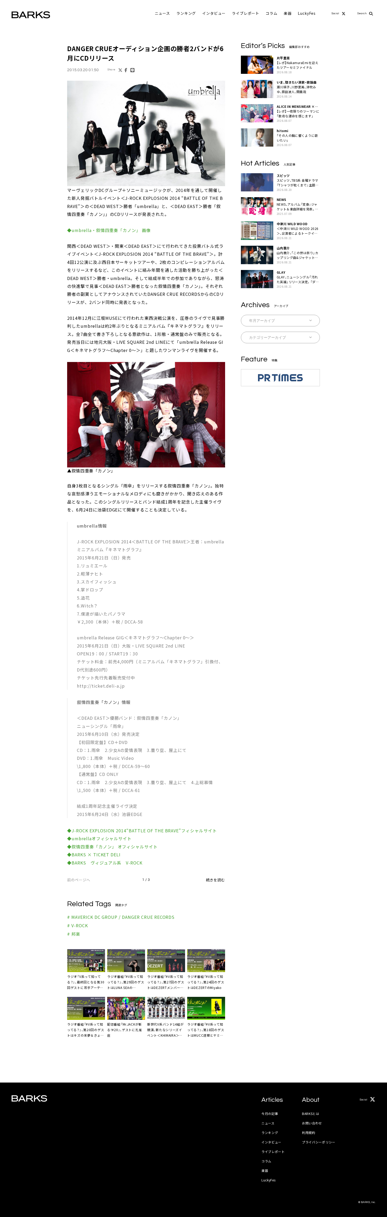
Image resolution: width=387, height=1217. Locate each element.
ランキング (186, 13)
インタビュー (214, 13)
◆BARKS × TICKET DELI (94, 854)
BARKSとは (310, 1113)
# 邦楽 (73, 934)
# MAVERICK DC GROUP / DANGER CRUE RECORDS (121, 917)
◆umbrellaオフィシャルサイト (99, 838)
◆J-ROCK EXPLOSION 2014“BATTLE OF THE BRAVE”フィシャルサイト (142, 830)
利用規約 (308, 1132)
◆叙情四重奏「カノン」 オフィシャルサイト (112, 846)
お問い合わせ (312, 1123)
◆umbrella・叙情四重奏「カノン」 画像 (109, 230)
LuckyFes (307, 13)
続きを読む (215, 879)
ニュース (162, 13)
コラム (271, 13)
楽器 (288, 13)
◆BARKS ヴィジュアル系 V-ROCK (104, 862)
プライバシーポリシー (318, 1142)
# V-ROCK (77, 925)
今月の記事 (269, 1113)
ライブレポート (245, 13)
